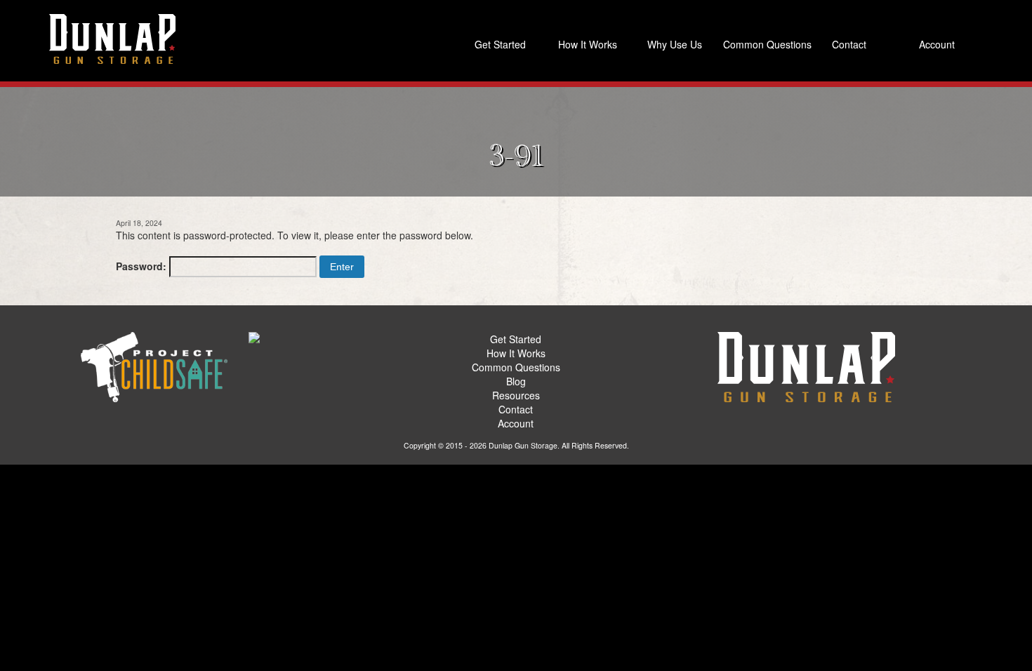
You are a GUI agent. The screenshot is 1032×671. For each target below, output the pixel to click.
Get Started (500, 44)
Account (937, 44)
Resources (516, 395)
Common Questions (764, 44)
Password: (142, 266)
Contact (849, 44)
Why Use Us (674, 44)
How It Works (587, 44)
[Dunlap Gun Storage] (112, 38)
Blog (516, 381)
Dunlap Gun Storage (523, 445)
